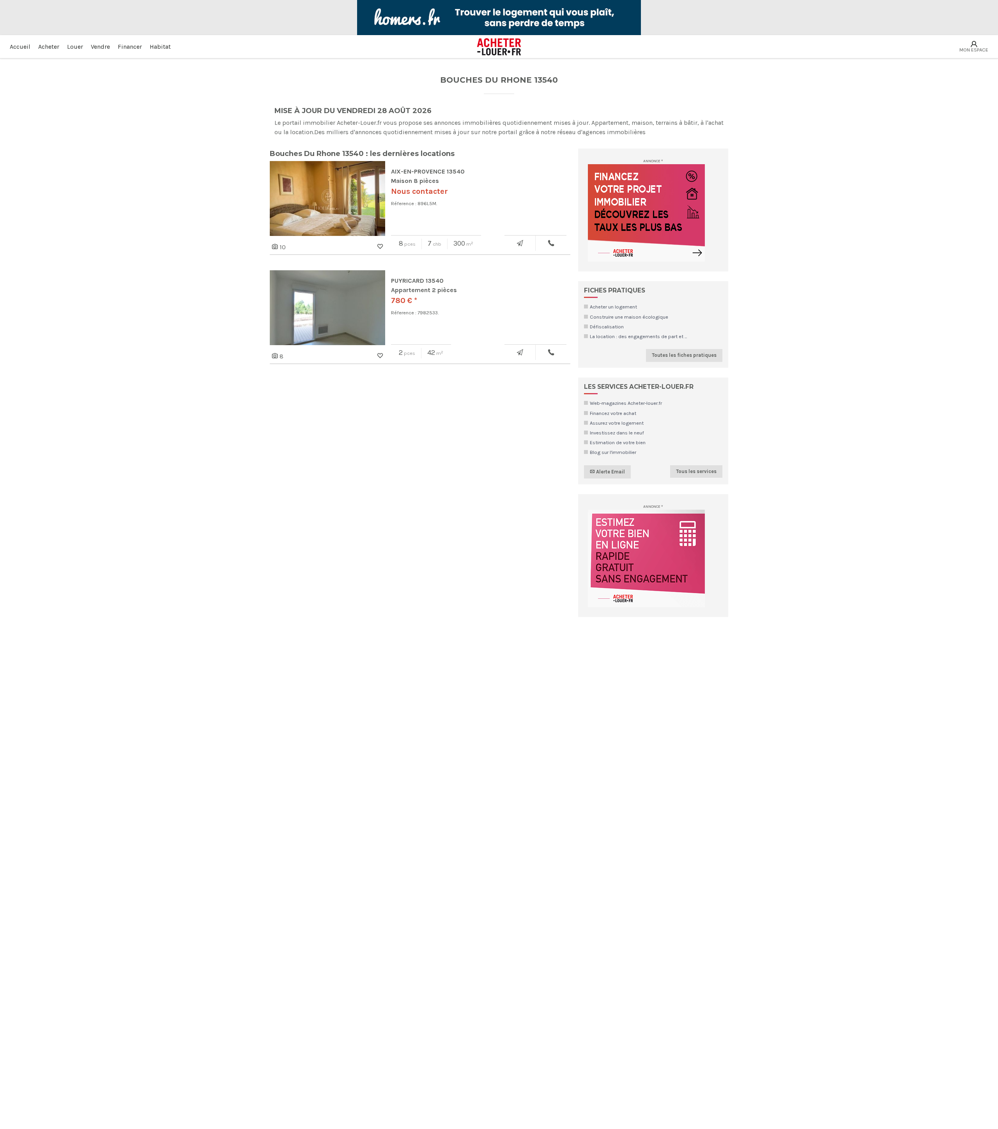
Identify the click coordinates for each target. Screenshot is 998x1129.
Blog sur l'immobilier (613, 452)
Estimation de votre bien (618, 442)
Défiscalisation (607, 327)
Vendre (100, 46)
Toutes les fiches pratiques (684, 355)
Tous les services (696, 471)
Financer (130, 46)
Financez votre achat (613, 413)
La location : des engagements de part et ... (638, 336)
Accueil (20, 46)
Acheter (48, 46)
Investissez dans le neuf (617, 433)
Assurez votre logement (617, 423)
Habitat (160, 46)
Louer (75, 46)
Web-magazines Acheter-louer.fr (626, 403)
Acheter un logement (613, 307)
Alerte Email (610, 471)
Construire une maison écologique (629, 317)
